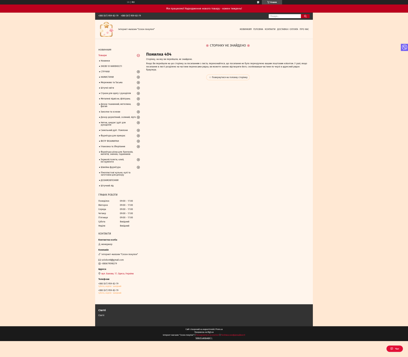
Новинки (105, 60)
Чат (397, 348)
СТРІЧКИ (105, 71)
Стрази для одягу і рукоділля (116, 93)
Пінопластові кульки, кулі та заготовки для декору (115, 173)
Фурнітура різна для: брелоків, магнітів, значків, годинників (117, 153)
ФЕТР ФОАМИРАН (110, 141)
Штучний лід (107, 185)
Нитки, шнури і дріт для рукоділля (113, 123)
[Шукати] (305, 16)
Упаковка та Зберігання (113, 146)
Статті (101, 315)
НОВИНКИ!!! (246, 29)
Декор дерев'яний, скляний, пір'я (118, 117)
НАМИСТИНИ (107, 77)
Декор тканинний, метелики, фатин (116, 105)
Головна (258, 29)
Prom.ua (219, 329)
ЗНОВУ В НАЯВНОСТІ (111, 66)
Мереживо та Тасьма (111, 82)
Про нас (304, 29)
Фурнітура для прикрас (113, 135)
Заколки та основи (110, 111)
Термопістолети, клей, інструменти (112, 160)
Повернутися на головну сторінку (230, 77)
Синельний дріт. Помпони (114, 130)
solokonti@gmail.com (113, 260)
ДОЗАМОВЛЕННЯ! (110, 180)
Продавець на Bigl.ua (204, 332)
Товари (102, 55)
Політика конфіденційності (233, 335)
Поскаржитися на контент (207, 335)
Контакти (270, 29)
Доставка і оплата (287, 29)
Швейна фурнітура (110, 167)
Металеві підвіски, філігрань (115, 98)
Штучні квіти (107, 88)
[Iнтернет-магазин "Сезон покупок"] (106, 29)
